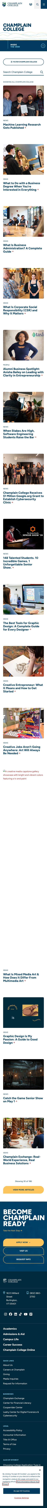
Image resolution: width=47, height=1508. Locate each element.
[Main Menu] (44, 4)
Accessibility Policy (12, 1430)
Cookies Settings (21, 1498)
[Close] (40, 1470)
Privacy (6, 1448)
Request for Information (15, 1383)
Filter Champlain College (25, 62)
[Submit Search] (41, 72)
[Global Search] (37, 4)
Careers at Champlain (14, 1369)
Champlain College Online (19, 1349)
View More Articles (23, 1190)
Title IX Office (10, 1439)
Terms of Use (9, 1444)
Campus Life (11, 1339)
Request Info (23, 1259)
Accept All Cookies (22, 1491)
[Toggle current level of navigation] (43, 46)
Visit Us (24, 1251)
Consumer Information (14, 1435)
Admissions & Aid (14, 1334)
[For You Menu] (30, 4)
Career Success (12, 1344)
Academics (10, 1328)
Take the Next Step (11, 1230)
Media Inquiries (10, 1378)
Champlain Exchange (13, 1398)
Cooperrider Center (12, 1407)
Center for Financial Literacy (17, 1403)
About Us (8, 1365)
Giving (6, 1374)
